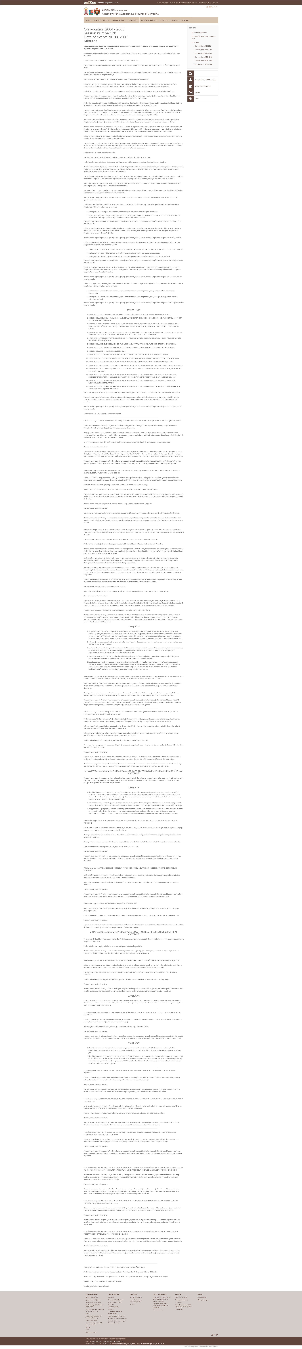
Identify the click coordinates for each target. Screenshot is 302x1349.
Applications (179, 1309)
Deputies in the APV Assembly (205, 80)
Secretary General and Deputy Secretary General (117, 1322)
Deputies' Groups (113, 1307)
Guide (87, 1313)
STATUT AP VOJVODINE (203, 86)
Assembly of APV (101, 20)
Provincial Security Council (116, 1316)
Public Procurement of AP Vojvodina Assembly (93, 1317)
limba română (203, 2)
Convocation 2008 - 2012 (203, 57)
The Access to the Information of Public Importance (95, 1310)
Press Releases (202, 1297)
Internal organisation (181, 1297)
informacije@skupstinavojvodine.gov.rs (152, 1344)
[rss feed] (217, 7)
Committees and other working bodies (115, 1312)
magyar (181, 2)
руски (210, 2)
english (215, 2)
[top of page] (217, 1335)
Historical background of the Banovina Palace (94, 1324)
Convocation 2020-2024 (203, 46)
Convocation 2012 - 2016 (203, 53)
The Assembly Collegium (115, 1300)
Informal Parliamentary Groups (117, 1318)
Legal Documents (148, 20)
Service (164, 20)
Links (197, 99)
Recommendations (158, 1310)
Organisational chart (181, 1300)
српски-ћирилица (162, 2)
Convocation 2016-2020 (203, 50)
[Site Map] (215, 7)
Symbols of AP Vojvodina (93, 1300)
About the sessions (200, 33)
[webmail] (210, 7)
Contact (185, 20)
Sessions (132, 20)
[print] (212, 7)
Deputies (110, 1309)
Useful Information (91, 1320)
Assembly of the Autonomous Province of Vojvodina (130, 11)
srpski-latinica (174, 2)
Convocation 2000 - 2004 (203, 64)
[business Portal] (207, 7)
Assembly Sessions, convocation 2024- (204, 37)
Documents (178, 1302)
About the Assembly (92, 1297)
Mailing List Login (203, 1300)
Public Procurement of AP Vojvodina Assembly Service (183, 1306)
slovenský (188, 2)
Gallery (197, 92)
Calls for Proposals (91, 1332)
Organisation (118, 20)
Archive (196, 42)
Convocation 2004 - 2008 (203, 61)
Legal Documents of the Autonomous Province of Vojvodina (160, 1305)
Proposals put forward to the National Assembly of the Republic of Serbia (161, 1299)
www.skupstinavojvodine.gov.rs (125, 1344)
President (111, 1297)
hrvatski (194, 2)
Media (174, 20)
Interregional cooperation (93, 1302)
